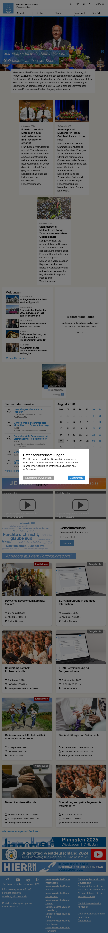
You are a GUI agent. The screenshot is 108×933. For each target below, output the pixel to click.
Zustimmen (76, 477)
